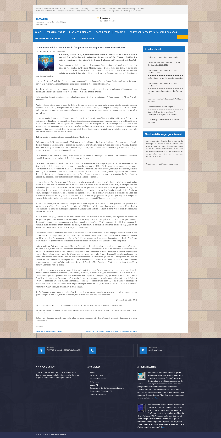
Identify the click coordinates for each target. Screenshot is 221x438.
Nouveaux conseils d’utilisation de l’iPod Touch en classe (165, 100)
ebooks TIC (120, 32)
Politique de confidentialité (45, 11)
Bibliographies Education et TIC (55, 8)
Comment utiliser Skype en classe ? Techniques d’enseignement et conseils (162, 113)
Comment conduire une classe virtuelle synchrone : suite (162, 71)
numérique (39, 326)
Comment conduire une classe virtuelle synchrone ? (162, 84)
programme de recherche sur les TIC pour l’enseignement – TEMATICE (102, 11)
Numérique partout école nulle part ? (161, 107)
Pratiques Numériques (66, 11)
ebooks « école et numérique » (80, 8)
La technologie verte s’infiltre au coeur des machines (163, 121)
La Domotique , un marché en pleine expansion (165, 78)
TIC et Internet (136, 11)
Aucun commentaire (57, 51)
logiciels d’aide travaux (82, 39)
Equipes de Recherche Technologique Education (126, 8)
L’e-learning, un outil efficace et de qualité (163, 57)
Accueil (38, 8)
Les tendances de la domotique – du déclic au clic (165, 92)
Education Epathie (100, 8)
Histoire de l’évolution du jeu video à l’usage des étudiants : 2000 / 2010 (164, 64)
